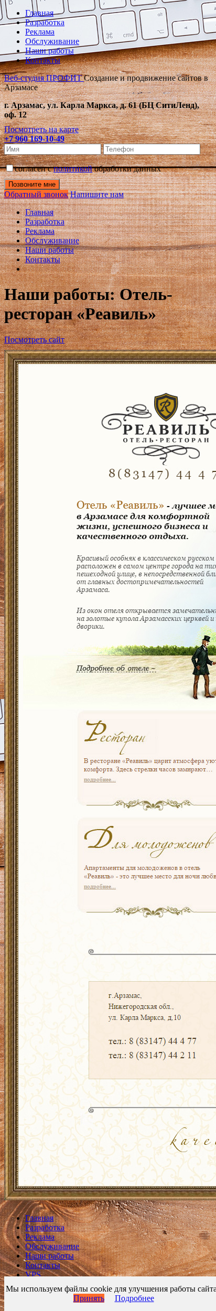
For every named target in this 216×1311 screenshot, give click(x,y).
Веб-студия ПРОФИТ (44, 77)
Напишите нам (97, 194)
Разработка (44, 22)
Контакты (42, 60)
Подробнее (134, 1298)
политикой (72, 168)
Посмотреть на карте (41, 129)
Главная (39, 12)
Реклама (40, 31)
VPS (33, 1274)
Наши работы (49, 50)
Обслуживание (52, 41)
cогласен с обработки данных (88, 168)
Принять (88, 1298)
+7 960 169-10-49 (34, 138)
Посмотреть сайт (34, 339)
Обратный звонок (36, 194)
